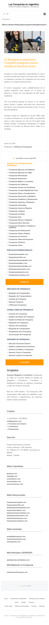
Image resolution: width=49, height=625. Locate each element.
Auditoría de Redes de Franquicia (21, 317)
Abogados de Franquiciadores (20, 296)
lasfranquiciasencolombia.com (20, 266)
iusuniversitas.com (14, 481)
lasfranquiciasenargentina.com (20, 260)
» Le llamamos (12, 426)
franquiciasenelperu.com (18, 263)
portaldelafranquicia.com (16, 536)
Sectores (31, 602)
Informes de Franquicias (18, 325)
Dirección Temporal (16, 302)
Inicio (6, 598)
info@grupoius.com (14, 421)
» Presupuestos (13, 429)
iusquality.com (12, 476)
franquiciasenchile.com (17, 257)
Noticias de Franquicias (23, 147)
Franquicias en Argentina (18, 598)
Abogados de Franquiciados (19, 293)
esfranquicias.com (14, 542)
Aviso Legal (8, 606)
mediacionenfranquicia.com (17, 572)
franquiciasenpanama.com (19, 272)
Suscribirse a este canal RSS (26, 158)
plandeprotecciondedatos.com (18, 560)
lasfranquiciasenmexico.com (19, 269)
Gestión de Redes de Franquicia (21, 320)
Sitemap (41, 606)
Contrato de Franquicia (17, 299)
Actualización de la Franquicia (20, 331)
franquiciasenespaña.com (18, 254)
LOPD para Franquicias (17, 305)
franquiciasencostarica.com (19, 275)
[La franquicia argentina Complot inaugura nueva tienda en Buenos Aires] (24, 42)
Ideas (17, 602)
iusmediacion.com (13, 479)
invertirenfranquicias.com (16, 539)
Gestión (23, 602)
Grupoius (12, 370)
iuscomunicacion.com (15, 484)
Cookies (34, 606)
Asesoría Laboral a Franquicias (20, 355)
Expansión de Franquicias (18, 323)
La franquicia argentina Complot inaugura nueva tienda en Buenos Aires (21, 63)
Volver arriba (25, 586)
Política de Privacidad (22, 606)
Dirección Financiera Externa (19, 343)
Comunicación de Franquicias (20, 334)
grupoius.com (12, 473)
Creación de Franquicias (18, 314)
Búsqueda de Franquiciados (19, 328)
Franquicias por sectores (37, 598)
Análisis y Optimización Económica (22, 346)
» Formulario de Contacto (16, 424)
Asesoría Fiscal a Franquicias (20, 352)
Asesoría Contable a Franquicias (21, 349)
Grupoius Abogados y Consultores (20, 375)
